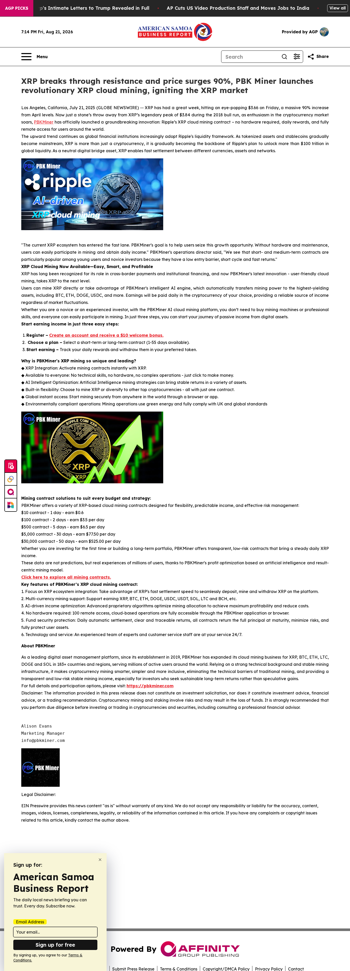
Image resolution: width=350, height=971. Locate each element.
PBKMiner (43, 122)
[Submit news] (11, 466)
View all (338, 8)
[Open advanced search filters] (297, 57)
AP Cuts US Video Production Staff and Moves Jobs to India (238, 8)
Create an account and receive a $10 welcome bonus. (106, 335)
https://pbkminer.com (150, 685)
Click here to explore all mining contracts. (66, 577)
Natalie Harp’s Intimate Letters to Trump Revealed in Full (80, 8)
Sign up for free (55, 945)
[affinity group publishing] (11, 492)
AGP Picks (16, 8)
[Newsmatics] (11, 504)
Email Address (30, 921)
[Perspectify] (11, 479)
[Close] (100, 859)
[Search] (284, 57)
